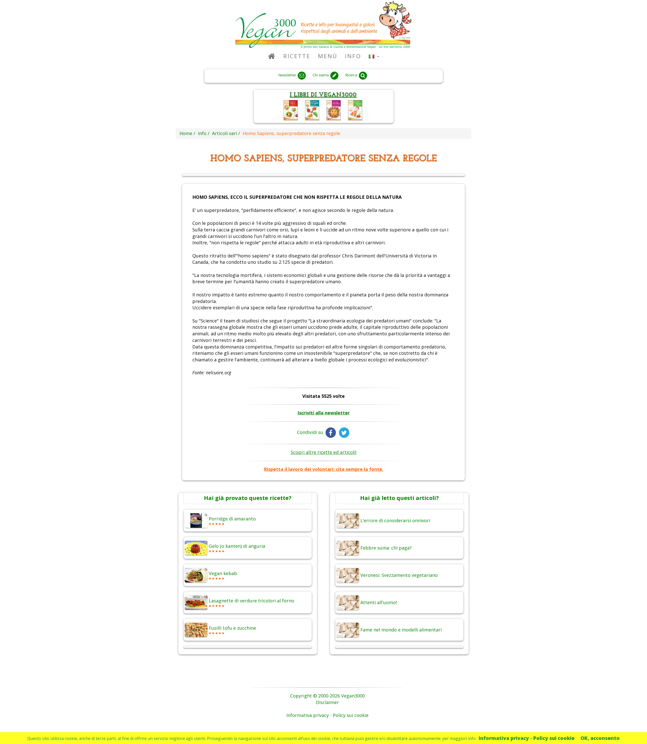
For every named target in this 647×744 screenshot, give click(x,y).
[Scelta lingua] (374, 56)
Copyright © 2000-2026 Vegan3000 (327, 696)
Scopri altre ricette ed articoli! (323, 452)
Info (353, 56)
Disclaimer (327, 702)
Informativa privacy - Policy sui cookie (526, 738)
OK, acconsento (600, 738)
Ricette (296, 56)
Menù (327, 56)
